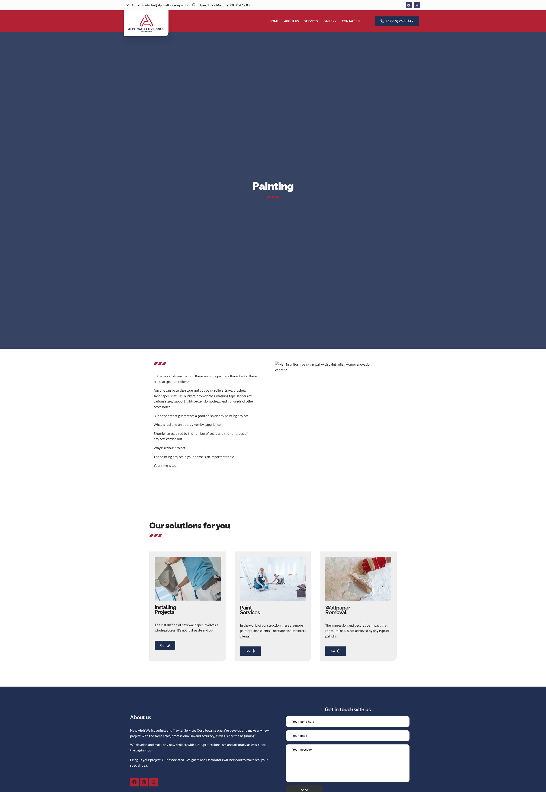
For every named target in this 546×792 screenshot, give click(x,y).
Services (311, 21)
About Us (291, 21)
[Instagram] (417, 5)
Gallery (330, 21)
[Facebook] (409, 5)
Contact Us (351, 21)
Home (274, 21)
